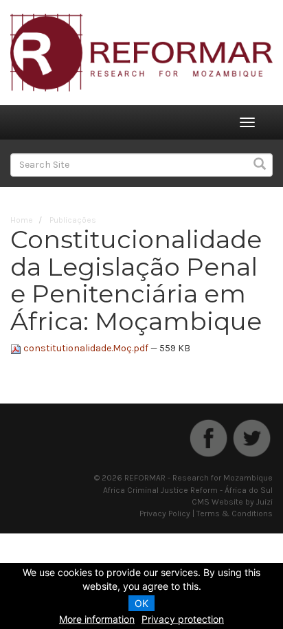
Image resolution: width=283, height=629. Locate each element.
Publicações (72, 220)
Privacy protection (183, 619)
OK (141, 603)
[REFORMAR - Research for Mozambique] (141, 52)
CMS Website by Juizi (232, 502)
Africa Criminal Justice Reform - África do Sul (188, 490)
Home (21, 220)
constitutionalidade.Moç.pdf (85, 348)
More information (97, 619)
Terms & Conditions (234, 513)
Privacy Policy (164, 513)
